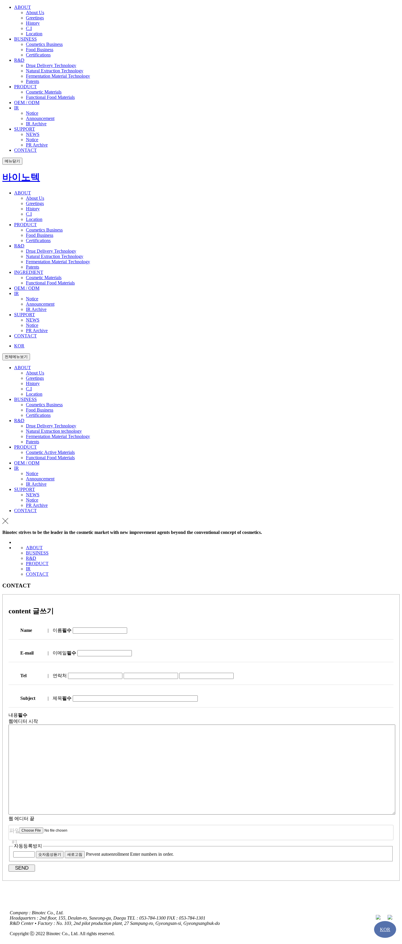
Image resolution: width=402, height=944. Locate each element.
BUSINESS (37, 552)
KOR (19, 345)
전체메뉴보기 (16, 356)
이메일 (64, 652)
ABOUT (34, 547)
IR (28, 568)
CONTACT (37, 574)
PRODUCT (37, 563)
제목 (62, 698)
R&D (31, 558)
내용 (18, 714)
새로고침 (74, 854)
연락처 (60, 675)
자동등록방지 (28, 845)
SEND (22, 868)
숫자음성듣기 (49, 854)
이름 (62, 630)
